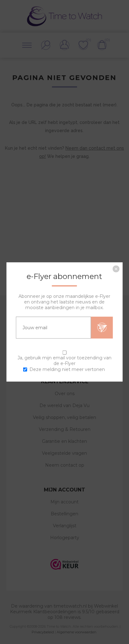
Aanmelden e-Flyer (102, 328)
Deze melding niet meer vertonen (67, 369)
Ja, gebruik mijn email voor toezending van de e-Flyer (64, 360)
